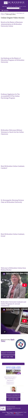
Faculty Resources (10, 383)
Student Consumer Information (16, 412)
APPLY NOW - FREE (8, 356)
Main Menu (6, 10)
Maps (7, 412)
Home (2, 13)
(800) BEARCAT (9, 409)
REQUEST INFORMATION (8, 352)
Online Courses (10, 380)
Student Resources (9, 382)
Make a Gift (10, 6)
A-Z (13, 6)
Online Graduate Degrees (10, 378)
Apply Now (12, 13)
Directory (20, 6)
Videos (12, 413)
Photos (17, 413)
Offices (16, 6)
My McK (24, 6)
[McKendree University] (16, 3)
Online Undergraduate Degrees (10, 377)
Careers (4, 412)
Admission (7, 13)
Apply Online (4, 6)
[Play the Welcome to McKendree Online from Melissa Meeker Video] (13, 391)
